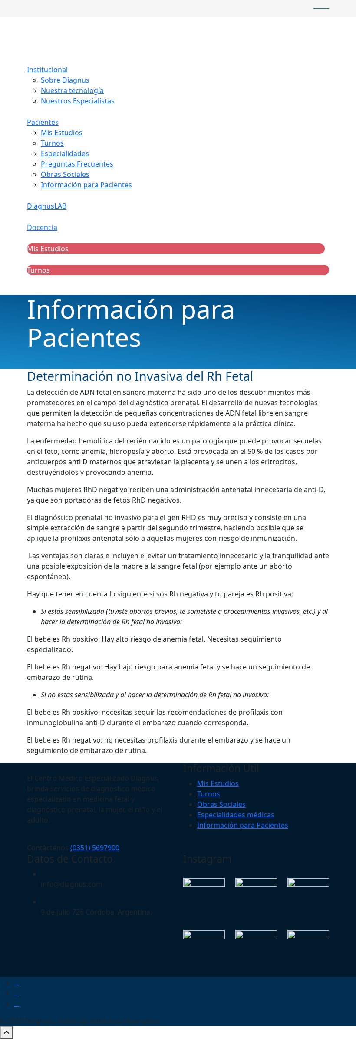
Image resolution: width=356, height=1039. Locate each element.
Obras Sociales (65, 174)
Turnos (52, 143)
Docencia (42, 227)
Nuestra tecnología (72, 90)
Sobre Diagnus (65, 80)
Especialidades (65, 153)
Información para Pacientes (86, 185)
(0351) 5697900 (94, 848)
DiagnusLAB (46, 206)
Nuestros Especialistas (78, 101)
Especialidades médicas (235, 814)
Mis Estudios (61, 132)
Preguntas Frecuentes (77, 164)
